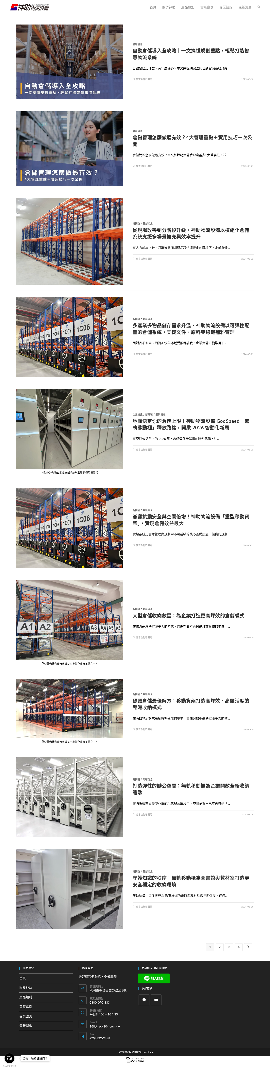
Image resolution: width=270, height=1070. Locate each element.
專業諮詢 (25, 1016)
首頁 (22, 978)
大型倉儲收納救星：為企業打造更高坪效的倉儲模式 (189, 616)
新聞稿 (136, 224)
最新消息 (138, 44)
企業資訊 (138, 415)
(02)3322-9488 (100, 1038)
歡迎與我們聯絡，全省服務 (98, 976)
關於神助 (25, 987)
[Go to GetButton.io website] (9, 1066)
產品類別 (25, 997)
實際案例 (25, 1007)
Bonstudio (148, 1052)
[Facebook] (144, 999)
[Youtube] (156, 999)
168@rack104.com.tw (105, 1026)
